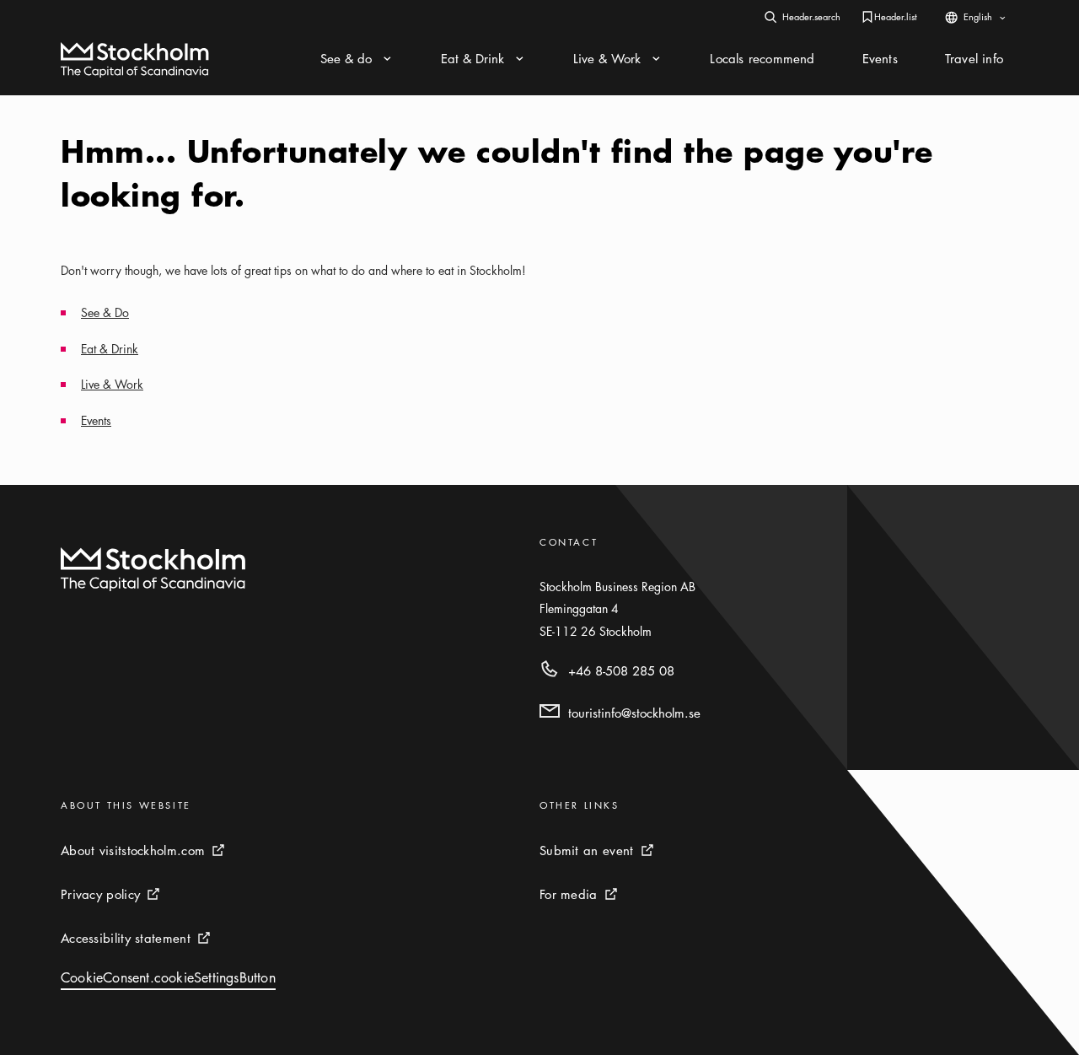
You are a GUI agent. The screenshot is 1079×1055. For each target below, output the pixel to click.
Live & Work (112, 383)
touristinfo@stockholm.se (634, 712)
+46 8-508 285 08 (621, 670)
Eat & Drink (109, 348)
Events (96, 420)
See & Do (105, 312)
